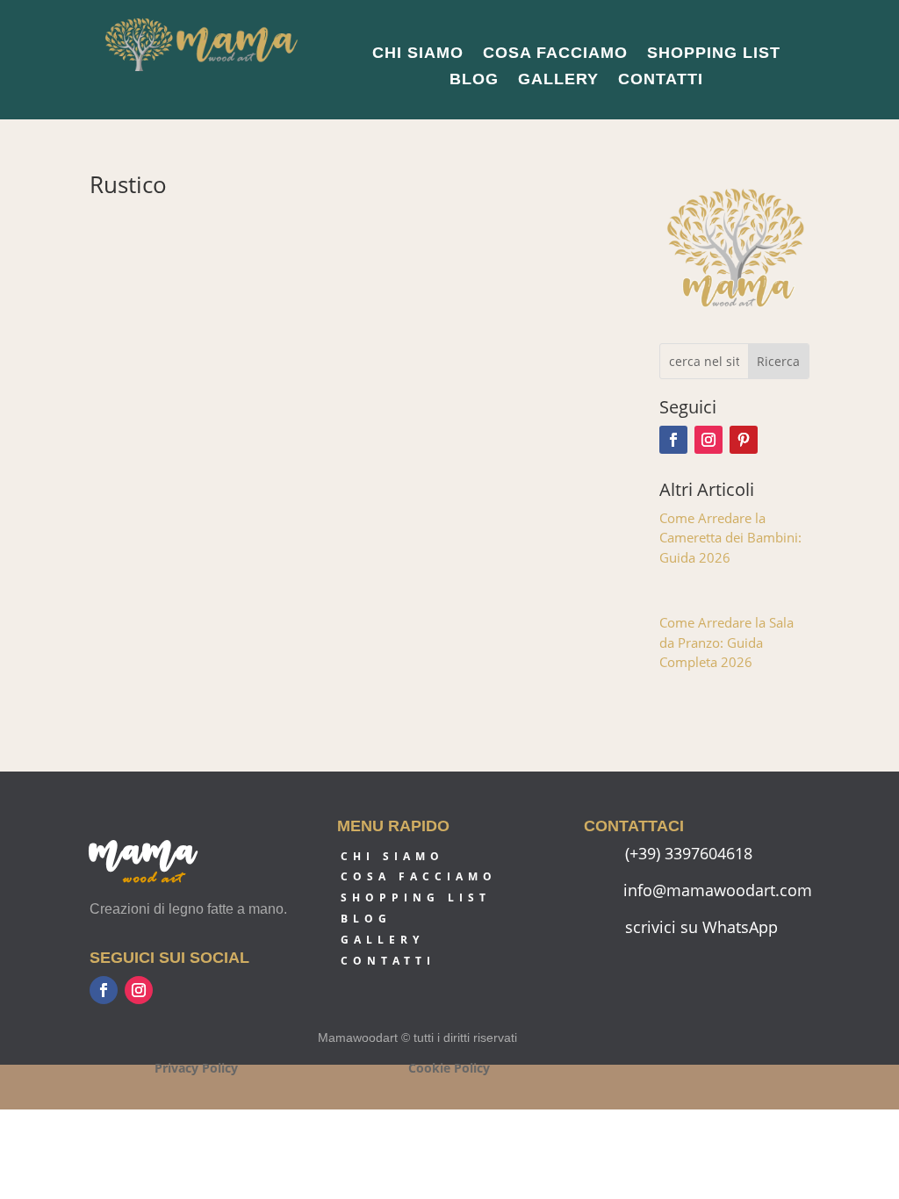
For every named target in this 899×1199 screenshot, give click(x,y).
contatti (388, 960)
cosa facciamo (419, 876)
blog (366, 918)
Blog (474, 80)
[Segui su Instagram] (708, 440)
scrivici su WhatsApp (701, 926)
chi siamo (392, 856)
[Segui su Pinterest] (744, 440)
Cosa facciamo (555, 54)
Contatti (660, 80)
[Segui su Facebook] (673, 440)
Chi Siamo (418, 54)
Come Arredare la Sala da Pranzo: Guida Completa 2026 (726, 642)
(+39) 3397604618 (688, 853)
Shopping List (713, 54)
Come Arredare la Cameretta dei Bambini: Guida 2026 (730, 537)
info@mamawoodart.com (717, 890)
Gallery (558, 80)
